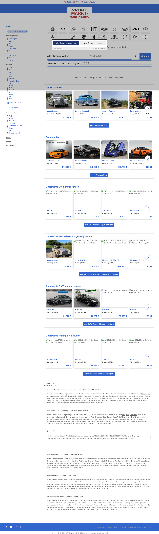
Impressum (132, 527)
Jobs (8, 149)
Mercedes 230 (52, 260)
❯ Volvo (9, 99)
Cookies (150, 527)
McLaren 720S (108, 161)
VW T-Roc (106, 210)
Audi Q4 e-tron (53, 359)
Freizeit (9, 141)
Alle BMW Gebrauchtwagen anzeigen (99, 324)
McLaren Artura (136, 161)
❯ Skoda (10, 94)
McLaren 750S (53, 161)
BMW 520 (134, 310)
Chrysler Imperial (82, 111)
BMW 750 (78, 310)
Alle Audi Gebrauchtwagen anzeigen (99, 374)
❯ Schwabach (12, 121)
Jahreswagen (51, 396)
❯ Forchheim (11, 123)
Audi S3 (78, 359)
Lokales (115, 527)
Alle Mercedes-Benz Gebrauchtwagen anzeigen (99, 274)
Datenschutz (141, 527)
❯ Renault (10, 90)
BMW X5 (105, 310)
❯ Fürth (9, 116)
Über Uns (123, 527)
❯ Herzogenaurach (13, 133)
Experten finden (12, 108)
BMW (127, 415)
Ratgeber (101, 527)
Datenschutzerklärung (98, 48)
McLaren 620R (81, 161)
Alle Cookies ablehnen (93, 43)
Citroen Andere (108, 111)
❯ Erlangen (11, 118)
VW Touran (134, 210)
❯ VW (9, 97)
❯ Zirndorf (10, 128)
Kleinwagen (145, 394)
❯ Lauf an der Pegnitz (14, 126)
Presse (108, 527)
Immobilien (10, 145)
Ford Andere (135, 111)
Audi (123, 415)
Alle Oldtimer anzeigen (99, 125)
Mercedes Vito (81, 260)
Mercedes (133, 415)
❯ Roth (9, 130)
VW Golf (50, 210)
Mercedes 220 (52, 111)
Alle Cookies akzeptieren (66, 43)
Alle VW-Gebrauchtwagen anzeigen (99, 225)
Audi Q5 (105, 359)
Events (8, 138)
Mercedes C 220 (137, 260)
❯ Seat (9, 92)
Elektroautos (70, 396)
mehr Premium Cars (99, 175)
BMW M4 (50, 310)
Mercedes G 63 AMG (110, 260)
